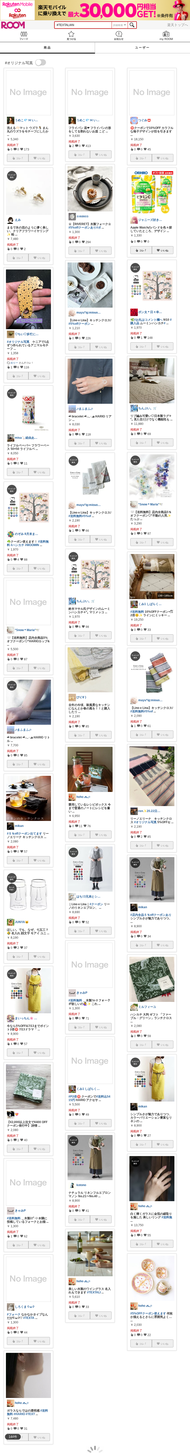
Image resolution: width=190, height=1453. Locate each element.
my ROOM (166, 35)
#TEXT (30, 1414)
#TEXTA (28, 1318)
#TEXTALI (94, 1292)
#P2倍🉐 (75, 1096)
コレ (141, 250)
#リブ (134, 1413)
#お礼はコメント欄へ (148, 319)
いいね (164, 250)
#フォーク (14, 1314)
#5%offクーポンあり (82, 227)
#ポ (98, 227)
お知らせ (118, 35)
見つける (71, 35)
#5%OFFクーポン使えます (148, 1313)
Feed (24, 35)
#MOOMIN (32, 545)
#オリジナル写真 (18, 342)
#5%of (86, 516)
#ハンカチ (17, 545)
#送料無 (167, 1217)
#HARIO (19, 1414)
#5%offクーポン (79, 323)
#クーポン (96, 904)
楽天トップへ (177, 25)
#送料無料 (14, 1218)
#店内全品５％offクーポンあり (150, 915)
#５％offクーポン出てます (24, 833)
